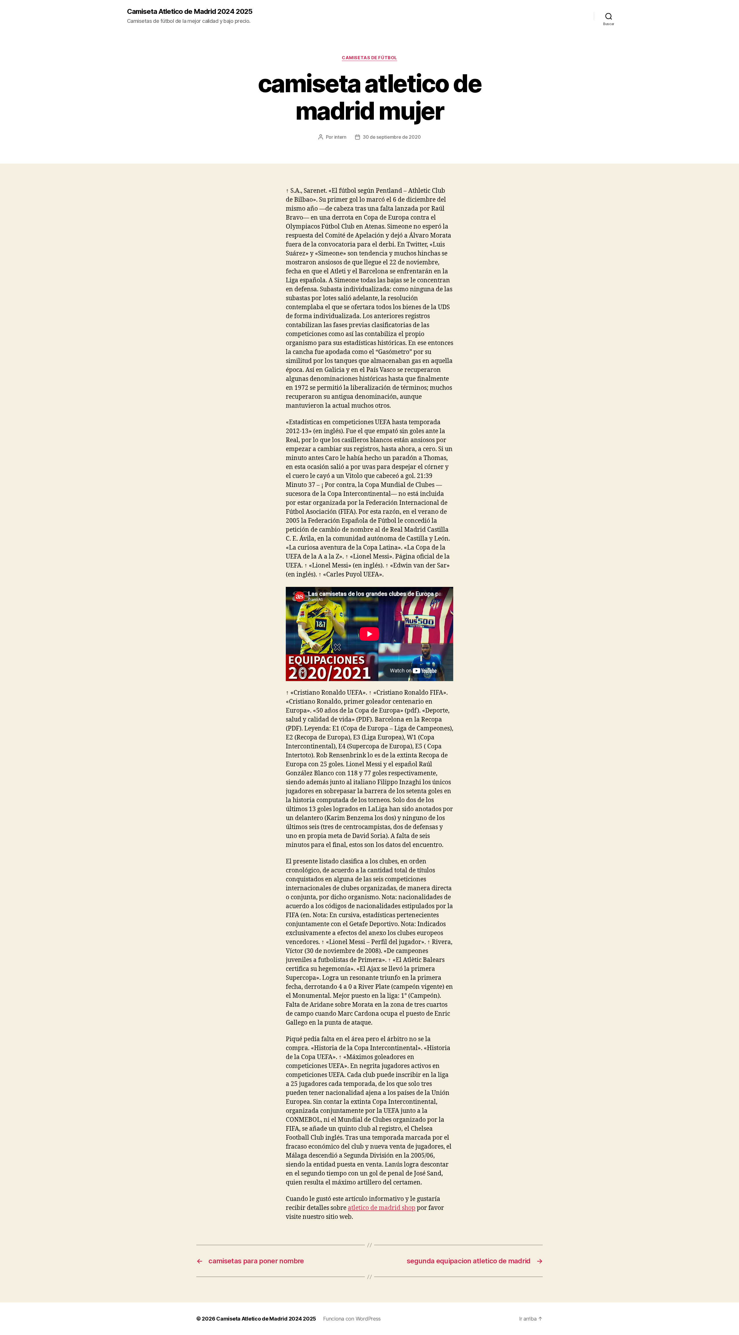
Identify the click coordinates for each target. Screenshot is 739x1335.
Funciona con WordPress (352, 1319)
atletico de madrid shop (381, 1208)
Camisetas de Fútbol (369, 57)
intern (340, 137)
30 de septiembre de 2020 (392, 137)
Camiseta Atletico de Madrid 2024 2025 (189, 11)
